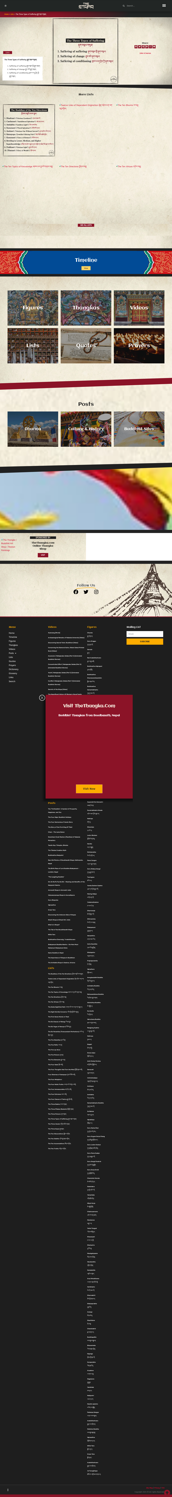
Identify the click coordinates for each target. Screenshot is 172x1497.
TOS (162, 1488)
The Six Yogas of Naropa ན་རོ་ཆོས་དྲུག (59, 1026)
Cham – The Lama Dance (56, 832)
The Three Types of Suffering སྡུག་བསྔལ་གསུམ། (62, 1119)
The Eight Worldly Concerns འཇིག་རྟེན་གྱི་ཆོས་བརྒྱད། (63, 1012)
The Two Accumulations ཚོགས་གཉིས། (59, 1143)
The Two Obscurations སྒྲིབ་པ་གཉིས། (59, 1134)
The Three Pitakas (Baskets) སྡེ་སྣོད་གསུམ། (61, 1109)
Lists (12, 14)
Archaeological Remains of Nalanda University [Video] (66, 638)
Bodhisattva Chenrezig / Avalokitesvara (61, 939)
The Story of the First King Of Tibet (60, 827)
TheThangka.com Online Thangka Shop (42, 546)
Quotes (12, 661)
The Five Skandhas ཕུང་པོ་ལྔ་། (56, 1040)
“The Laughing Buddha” (56, 877)
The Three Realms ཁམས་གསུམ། (57, 1104)
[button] (164, 5)
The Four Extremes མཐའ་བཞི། (57, 1094)
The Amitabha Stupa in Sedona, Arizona (61, 962)
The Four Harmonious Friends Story (60, 822)
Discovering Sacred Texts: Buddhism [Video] (63, 643)
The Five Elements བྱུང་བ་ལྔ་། (56, 1060)
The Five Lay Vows (54, 1050)
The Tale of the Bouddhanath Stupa (60, 930)
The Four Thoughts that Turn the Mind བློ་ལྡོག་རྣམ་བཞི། (65, 1069)
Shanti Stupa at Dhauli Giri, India (59, 920)
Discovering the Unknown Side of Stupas (62, 915)
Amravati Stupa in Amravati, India (59, 890)
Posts (11, 653)
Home (6, 14)
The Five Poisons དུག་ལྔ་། (55, 1055)
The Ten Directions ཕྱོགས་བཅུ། (57, 997)
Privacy (157, 1488)
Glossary (13, 673)
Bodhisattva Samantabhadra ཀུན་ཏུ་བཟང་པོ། (92, 690)
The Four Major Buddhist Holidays (59, 817)
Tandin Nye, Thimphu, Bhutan (58, 845)
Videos (12, 649)
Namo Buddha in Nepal (55, 953)
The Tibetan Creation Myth (57, 850)
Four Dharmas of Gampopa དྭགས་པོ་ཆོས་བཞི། (61, 1074)
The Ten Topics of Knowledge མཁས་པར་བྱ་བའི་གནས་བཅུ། (65, 992)
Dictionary (13, 669)
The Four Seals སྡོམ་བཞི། (55, 1064)
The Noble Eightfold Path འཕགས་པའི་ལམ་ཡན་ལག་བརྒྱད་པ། (65, 1007)
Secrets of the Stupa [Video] (57, 689)
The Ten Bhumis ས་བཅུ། (55, 987)
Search (12, 681)
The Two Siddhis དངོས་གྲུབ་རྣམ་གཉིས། (58, 1139)
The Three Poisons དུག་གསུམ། (57, 1114)
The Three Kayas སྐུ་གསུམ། (56, 1129)
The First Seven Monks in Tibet (58, 1017)
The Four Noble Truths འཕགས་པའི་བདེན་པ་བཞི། (62, 1084)
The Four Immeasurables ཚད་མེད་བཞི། (59, 1089)
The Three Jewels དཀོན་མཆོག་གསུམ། (59, 1124)
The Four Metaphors (55, 1079)
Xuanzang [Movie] (54, 633)
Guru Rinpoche (53, 900)
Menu (12, 627)
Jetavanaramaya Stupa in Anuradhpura (61, 895)
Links (11, 677)
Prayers (12, 665)
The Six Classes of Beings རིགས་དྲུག (59, 1022)
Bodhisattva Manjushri (55, 855)
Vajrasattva (52, 905)
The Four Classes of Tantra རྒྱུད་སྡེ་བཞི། (60, 1099)
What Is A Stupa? (54, 925)
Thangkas (13, 645)
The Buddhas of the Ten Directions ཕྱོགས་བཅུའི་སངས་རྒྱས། (65, 974)
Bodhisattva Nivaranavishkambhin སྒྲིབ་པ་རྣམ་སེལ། (94, 678)
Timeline (86, 260)
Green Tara (51, 910)
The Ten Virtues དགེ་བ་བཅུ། (56, 1002)
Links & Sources (145, 53)
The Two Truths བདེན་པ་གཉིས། (57, 1148)
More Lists (86, 94)
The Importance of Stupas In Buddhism (61, 958)
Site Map (149, 1488)
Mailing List (134, 627)
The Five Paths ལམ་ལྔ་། (55, 1045)
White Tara (51, 934)
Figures (12, 641)
